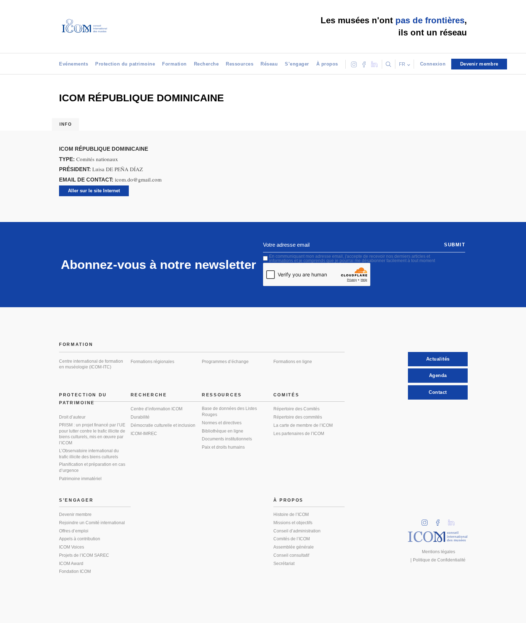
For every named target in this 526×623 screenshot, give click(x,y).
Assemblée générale (293, 547)
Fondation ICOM (75, 571)
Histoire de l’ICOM (291, 514)
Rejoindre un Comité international (92, 522)
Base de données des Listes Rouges (229, 411)
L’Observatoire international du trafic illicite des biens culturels (89, 453)
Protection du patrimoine (125, 64)
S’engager (297, 64)
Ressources (239, 64)
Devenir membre (75, 514)
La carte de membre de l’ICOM (303, 425)
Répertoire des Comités (296, 408)
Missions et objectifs (292, 522)
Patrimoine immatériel (80, 478)
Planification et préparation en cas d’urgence (92, 467)
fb (440, 520)
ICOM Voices (71, 547)
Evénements (73, 64)
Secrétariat (283, 563)
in (427, 520)
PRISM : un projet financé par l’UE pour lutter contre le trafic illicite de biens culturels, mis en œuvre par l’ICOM (92, 433)
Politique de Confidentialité (439, 559)
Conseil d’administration (297, 530)
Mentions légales (438, 551)
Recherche (206, 64)
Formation (174, 64)
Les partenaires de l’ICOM (298, 433)
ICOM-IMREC (144, 433)
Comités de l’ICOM (291, 538)
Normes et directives (222, 422)
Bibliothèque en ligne (222, 431)
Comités (286, 394)
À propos (327, 64)
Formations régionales (152, 361)
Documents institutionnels (227, 438)
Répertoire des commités (297, 417)
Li (454, 520)
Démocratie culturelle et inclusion (163, 425)
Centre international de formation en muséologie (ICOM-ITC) (91, 364)
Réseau (269, 64)
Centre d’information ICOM (156, 408)
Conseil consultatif (291, 555)
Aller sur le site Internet (94, 190)
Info (65, 124)
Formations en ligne (292, 361)
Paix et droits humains (223, 447)
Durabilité (140, 417)
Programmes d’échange (225, 361)
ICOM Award (71, 563)
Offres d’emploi (73, 530)
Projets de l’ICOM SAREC (84, 555)
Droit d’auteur (72, 417)
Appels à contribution (79, 538)
